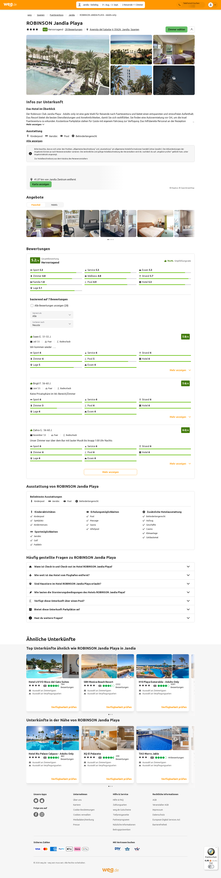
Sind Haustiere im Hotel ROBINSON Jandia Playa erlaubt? (67, 583)
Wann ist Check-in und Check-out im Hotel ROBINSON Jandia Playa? (73, 566)
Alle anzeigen (34, 141)
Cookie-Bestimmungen (84, 810)
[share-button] (191, 29)
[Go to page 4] (113, 239)
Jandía (86, 5)
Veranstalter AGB (161, 805)
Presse (76, 824)
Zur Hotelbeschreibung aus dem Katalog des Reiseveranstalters (61, 159)
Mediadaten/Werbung (83, 819)
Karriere (77, 805)
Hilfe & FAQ (118, 800)
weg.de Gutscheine (122, 810)
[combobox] (51, 315)
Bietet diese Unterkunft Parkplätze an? (57, 609)
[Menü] (216, 848)
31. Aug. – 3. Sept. (110, 5)
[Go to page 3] (111, 239)
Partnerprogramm (121, 819)
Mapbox (174, 188)
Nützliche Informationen (124, 824)
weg (30, 15)
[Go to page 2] (109, 239)
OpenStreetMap (187, 188)
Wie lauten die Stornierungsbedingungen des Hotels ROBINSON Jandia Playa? (79, 592)
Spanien (41, 15)
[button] (67, 65)
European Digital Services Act (166, 819)
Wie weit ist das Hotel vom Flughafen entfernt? (62, 575)
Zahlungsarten (120, 805)
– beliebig (93, 5)
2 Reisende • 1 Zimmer (132, 5)
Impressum (158, 810)
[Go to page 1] (108, 239)
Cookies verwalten (82, 815)
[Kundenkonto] (213, 5)
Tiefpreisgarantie (121, 815)
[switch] (211, 866)
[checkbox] (32, 305)
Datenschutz (159, 815)
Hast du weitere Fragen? (48, 618)
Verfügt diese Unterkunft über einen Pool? (59, 601)
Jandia (72, 15)
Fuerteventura (56, 15)
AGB (155, 800)
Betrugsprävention (121, 829)
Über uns (77, 800)
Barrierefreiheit (160, 824)
